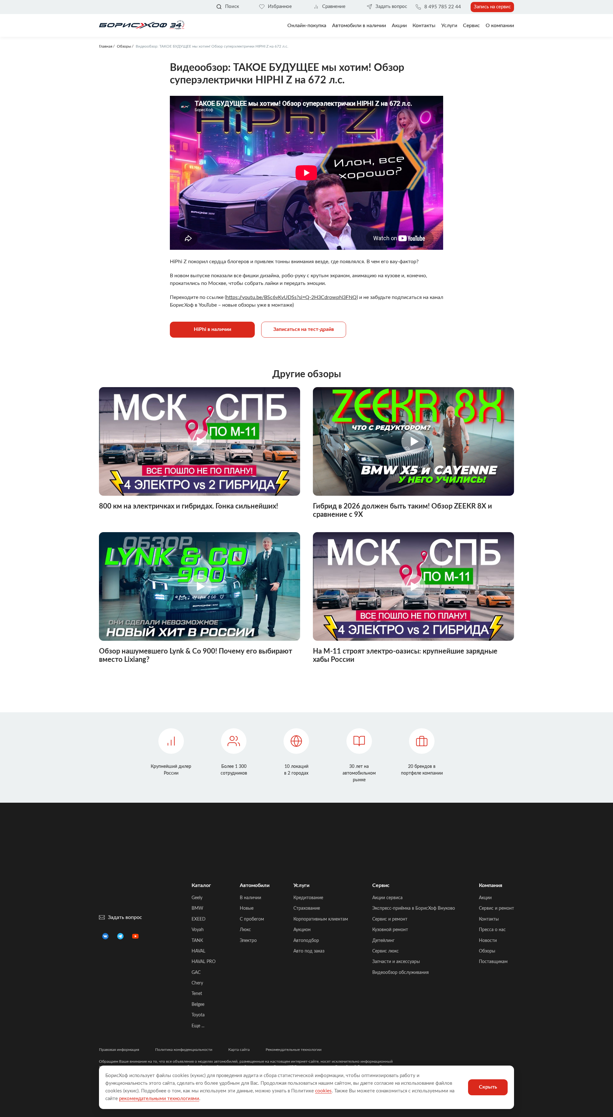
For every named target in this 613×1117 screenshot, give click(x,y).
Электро (248, 940)
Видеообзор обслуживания (400, 972)
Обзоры (487, 951)
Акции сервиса (387, 898)
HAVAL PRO (204, 962)
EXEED (199, 919)
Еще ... (198, 1026)
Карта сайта (239, 1050)
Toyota (198, 1015)
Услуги (449, 25)
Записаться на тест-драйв (303, 329)
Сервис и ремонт (389, 919)
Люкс (245, 930)
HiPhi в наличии (212, 329)
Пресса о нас (492, 930)
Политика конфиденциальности (183, 1050)
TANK (197, 940)
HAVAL (198, 951)
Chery (197, 983)
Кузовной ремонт (390, 930)
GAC (196, 972)
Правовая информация (119, 1050)
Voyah (198, 930)
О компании (500, 25)
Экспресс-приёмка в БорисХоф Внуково (413, 908)
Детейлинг (383, 940)
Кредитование (308, 898)
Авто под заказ (308, 951)
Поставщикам (493, 962)
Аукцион (302, 930)
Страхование (306, 908)
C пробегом (252, 919)
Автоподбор (306, 940)
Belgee (198, 1004)
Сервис (471, 25)
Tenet (197, 993)
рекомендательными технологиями (159, 1098)
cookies (323, 1091)
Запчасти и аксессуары (396, 962)
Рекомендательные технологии (294, 1050)
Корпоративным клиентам (320, 919)
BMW (197, 908)
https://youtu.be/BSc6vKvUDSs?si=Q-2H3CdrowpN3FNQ (291, 297)
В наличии (250, 898)
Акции (485, 898)
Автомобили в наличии (359, 25)
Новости (488, 940)
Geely (197, 898)
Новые (247, 908)
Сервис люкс (385, 951)
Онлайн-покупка (306, 25)
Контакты (423, 25)
